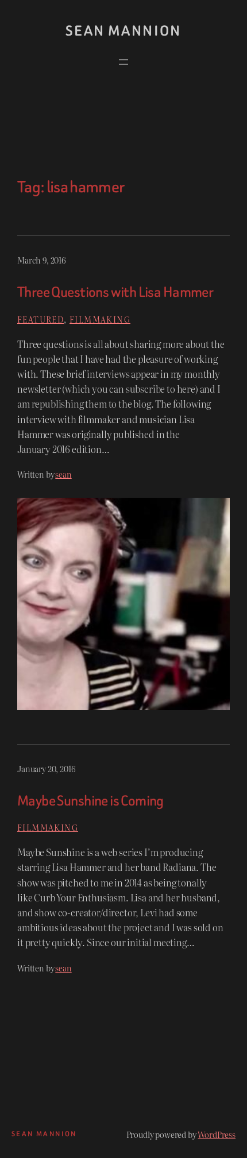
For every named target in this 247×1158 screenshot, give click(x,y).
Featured (40, 319)
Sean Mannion (123, 31)
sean (63, 474)
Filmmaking (100, 319)
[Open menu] (123, 62)
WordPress (217, 1134)
